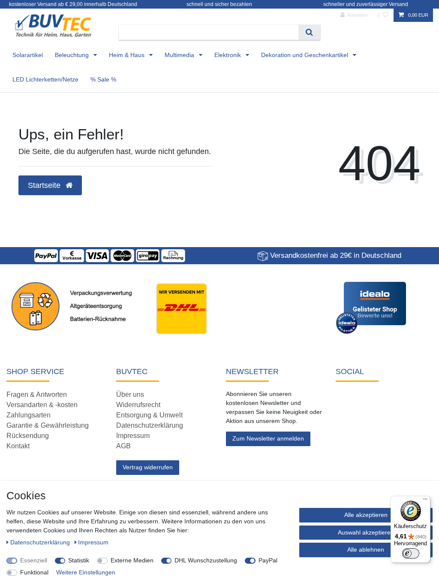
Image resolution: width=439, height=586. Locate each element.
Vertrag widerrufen (148, 467)
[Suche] (309, 32)
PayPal (268, 560)
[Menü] (425, 501)
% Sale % (103, 79)
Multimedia (180, 54)
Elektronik (228, 54)
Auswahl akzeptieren (366, 532)
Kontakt (18, 446)
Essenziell (33, 560)
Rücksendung (27, 435)
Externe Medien (132, 560)
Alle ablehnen (365, 549)
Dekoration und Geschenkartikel (305, 54)
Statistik (78, 560)
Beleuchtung (72, 54)
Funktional (34, 572)
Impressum (133, 435)
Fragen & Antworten (36, 394)
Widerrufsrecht (138, 404)
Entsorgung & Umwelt (149, 415)
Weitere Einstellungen (85, 572)
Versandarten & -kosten (42, 404)
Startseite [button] (45, 185)
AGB (123, 446)
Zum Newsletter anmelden (268, 438)
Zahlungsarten (28, 415)
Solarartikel (27, 54)
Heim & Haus (127, 54)
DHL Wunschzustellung (205, 560)
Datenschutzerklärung (149, 425)
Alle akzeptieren (366, 514)
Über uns (130, 394)
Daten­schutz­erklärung (41, 542)
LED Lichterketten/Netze (45, 79)
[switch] (410, 553)
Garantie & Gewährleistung (47, 425)
